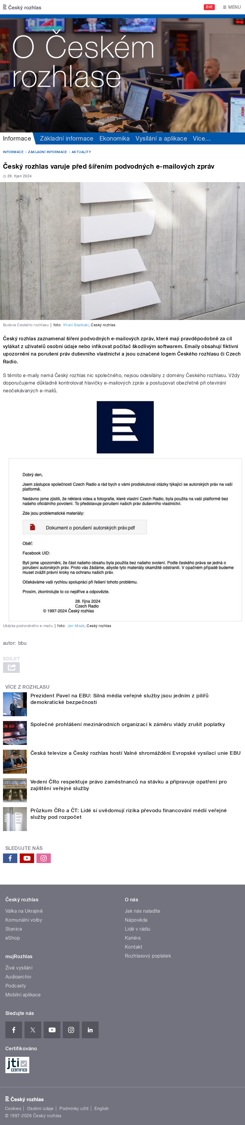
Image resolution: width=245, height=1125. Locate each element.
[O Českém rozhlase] (122, 73)
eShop (12, 938)
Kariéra (132, 938)
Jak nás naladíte (142, 911)
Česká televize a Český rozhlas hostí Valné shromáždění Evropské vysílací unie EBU (135, 753)
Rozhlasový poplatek (148, 956)
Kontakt (133, 947)
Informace (17, 138)
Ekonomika (114, 138)
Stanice (13, 929)
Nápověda (136, 920)
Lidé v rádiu (138, 929)
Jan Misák (76, 626)
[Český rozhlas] (22, 7)
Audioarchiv (18, 977)
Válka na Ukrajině (24, 911)
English (101, 1108)
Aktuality (81, 152)
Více (202, 138)
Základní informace (67, 138)
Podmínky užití (74, 1108)
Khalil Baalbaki (76, 325)
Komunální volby (23, 920)
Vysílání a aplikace (161, 138)
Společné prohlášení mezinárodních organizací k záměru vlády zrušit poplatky (127, 724)
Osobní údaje (40, 1108)
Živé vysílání (18, 968)
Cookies (13, 1108)
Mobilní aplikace (23, 995)
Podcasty (15, 986)
